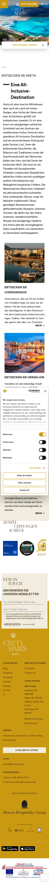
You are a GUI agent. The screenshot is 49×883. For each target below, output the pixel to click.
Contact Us (29, 673)
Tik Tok (6, 690)
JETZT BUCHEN (29, 4)
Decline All (24, 490)
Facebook (8, 673)
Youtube (7, 681)
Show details (35, 468)
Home (4, 67)
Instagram (8, 677)
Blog (5, 668)
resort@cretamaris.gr (13, 764)
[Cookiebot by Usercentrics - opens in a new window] (30, 391)
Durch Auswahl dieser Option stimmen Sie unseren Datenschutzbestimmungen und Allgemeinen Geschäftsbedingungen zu (24, 616)
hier (39, 618)
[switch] (42, 442)
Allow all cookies (24, 475)
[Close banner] (45, 391)
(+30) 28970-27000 (26, 750)
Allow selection (24, 483)
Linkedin (7, 686)
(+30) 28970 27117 (20, 777)
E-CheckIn (29, 668)
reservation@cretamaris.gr (22, 782)
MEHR (38, 325)
